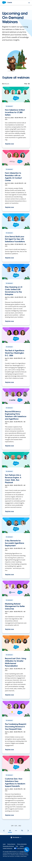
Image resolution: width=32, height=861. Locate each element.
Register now (9, 144)
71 (22, 830)
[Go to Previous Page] (4, 831)
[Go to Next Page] (28, 831)
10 (10, 830)
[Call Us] (26, 849)
